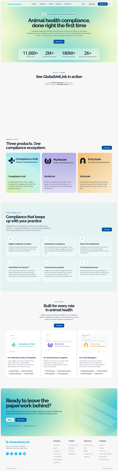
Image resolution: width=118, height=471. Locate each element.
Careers (101, 448)
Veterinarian (57, 454)
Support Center (88, 445)
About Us (102, 445)
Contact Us (102, 451)
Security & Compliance (105, 454)
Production (56, 451)
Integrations (72, 454)
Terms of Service (104, 459)
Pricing (51, 4)
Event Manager (57, 459)
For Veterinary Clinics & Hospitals (22, 358)
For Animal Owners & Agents (56, 358)
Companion (56, 445)
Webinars (86, 457)
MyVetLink (72, 448)
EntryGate (71, 451)
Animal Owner (57, 457)
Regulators (56, 462)
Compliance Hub (73, 445)
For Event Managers (87, 358)
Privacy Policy (103, 457)
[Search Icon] (110, 4)
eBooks (86, 451)
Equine (55, 448)
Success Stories (88, 454)
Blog (85, 448)
